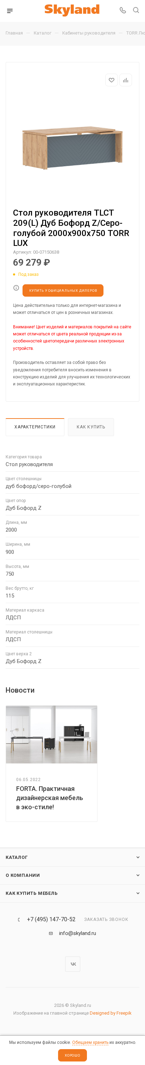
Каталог (17, 857)
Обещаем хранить (90, 1042)
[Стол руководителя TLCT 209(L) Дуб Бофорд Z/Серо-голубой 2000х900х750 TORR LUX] (72, 148)
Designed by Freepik (111, 1013)
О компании (23, 875)
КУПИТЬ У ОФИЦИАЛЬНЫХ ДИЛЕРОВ (63, 290)
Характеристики (35, 427)
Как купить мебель (32, 893)
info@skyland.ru (77, 933)
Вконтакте (72, 964)
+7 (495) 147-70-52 (51, 919)
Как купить (91, 427)
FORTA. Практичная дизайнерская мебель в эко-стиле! (49, 798)
